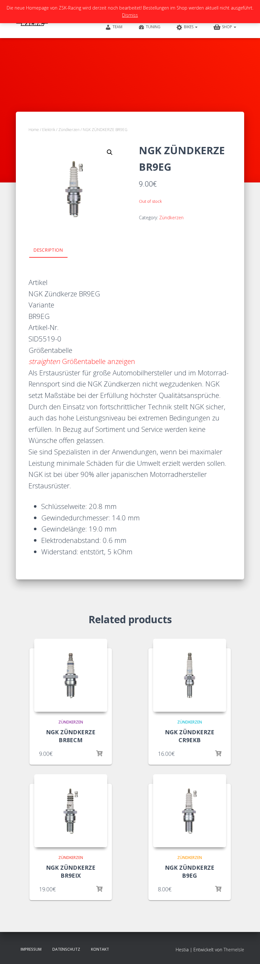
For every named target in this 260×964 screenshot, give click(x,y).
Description (48, 250)
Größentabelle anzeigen (82, 361)
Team (117, 27)
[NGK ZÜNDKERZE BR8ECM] (70, 675)
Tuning (153, 27)
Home (34, 129)
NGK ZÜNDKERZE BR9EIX (70, 871)
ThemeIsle (234, 950)
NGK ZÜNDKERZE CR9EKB (189, 736)
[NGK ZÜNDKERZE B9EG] (189, 810)
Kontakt (100, 949)
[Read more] (99, 753)
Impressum (31, 949)
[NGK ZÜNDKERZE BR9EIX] (70, 810)
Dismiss (130, 15)
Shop (227, 27)
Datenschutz (66, 949)
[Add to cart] (218, 753)
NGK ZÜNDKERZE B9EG (189, 871)
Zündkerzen (69, 129)
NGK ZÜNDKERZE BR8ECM (70, 736)
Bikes (189, 27)
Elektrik (48, 129)
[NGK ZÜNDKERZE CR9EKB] (189, 675)
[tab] (53, 250)
